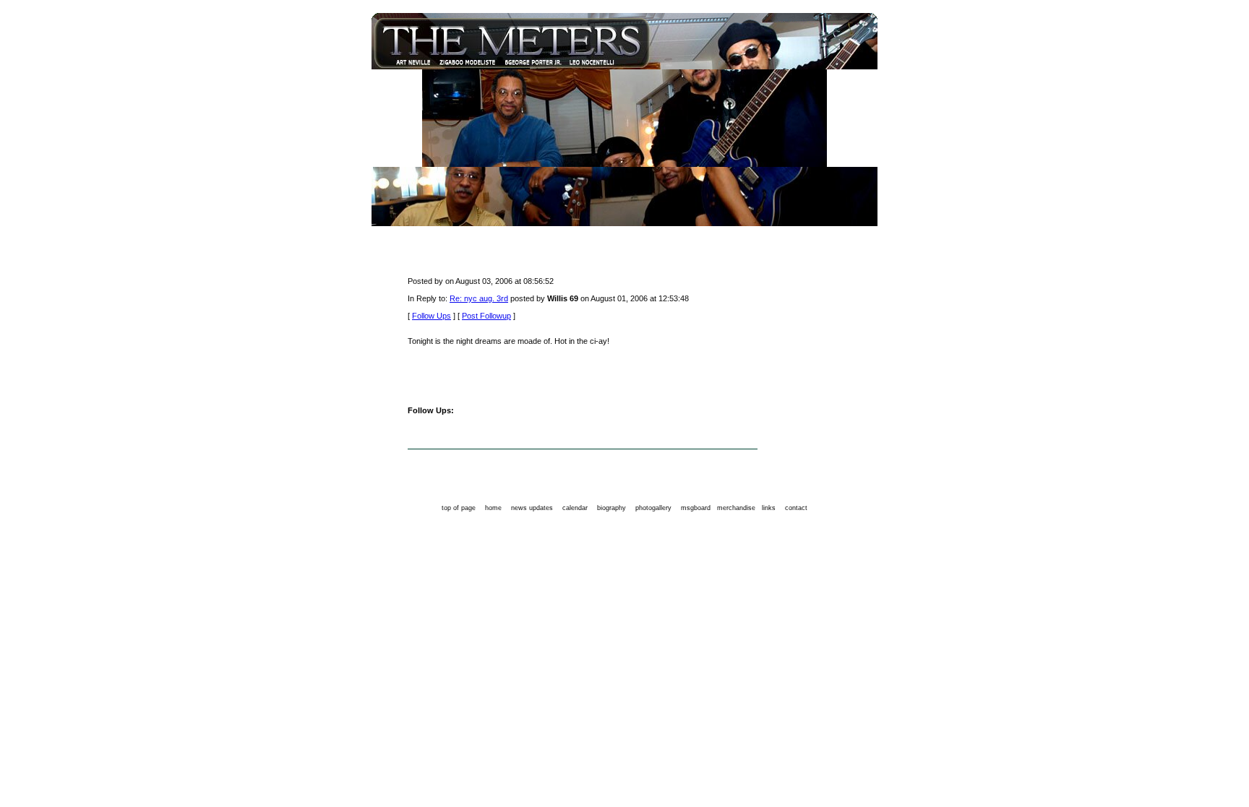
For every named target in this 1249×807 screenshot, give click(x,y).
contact (796, 508)
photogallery (653, 508)
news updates (532, 508)
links (769, 508)
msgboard (696, 508)
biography (611, 508)
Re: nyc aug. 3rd (479, 298)
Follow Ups (431, 315)
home (493, 508)
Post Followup (486, 315)
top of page (459, 508)
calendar (575, 508)
